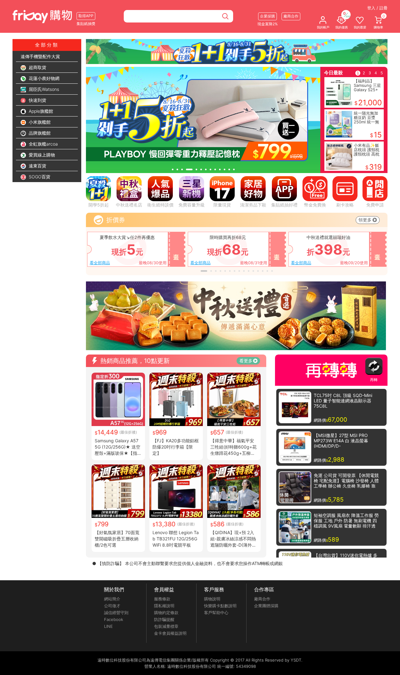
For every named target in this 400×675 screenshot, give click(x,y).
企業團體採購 (266, 605)
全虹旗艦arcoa (43, 143)
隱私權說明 (164, 605)
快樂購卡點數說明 (220, 605)
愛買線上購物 (41, 154)
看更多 (245, 360)
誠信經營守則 (116, 612)
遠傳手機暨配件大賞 (40, 56)
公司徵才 (112, 605)
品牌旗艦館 (39, 133)
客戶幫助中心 (216, 612)
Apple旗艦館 (40, 111)
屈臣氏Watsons (43, 89)
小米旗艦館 (39, 122)
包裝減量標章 (166, 626)
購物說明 (212, 598)
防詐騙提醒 (164, 619)
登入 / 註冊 (377, 7)
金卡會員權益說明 (170, 633)
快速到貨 (37, 100)
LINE (108, 626)
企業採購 (267, 16)
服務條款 (162, 598)
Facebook (113, 619)
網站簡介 (112, 598)
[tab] (172, 169)
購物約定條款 (166, 612)
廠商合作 (262, 598)
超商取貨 (37, 67)
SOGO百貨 (39, 176)
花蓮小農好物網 (43, 78)
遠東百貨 (37, 165)
